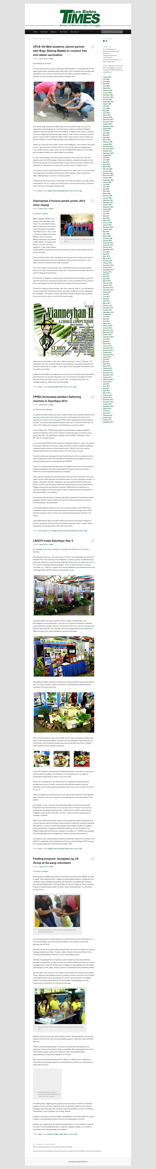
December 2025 (108, 95)
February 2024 (107, 142)
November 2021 (108, 202)
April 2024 (106, 137)
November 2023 (108, 149)
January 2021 (107, 225)
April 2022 (106, 191)
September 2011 (108, 422)
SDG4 (61, 387)
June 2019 (106, 252)
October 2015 (107, 335)
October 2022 (107, 178)
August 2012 (107, 408)
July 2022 (106, 184)
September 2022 (108, 180)
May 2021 (106, 216)
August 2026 (107, 77)
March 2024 (106, 140)
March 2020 (106, 236)
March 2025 (106, 115)
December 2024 (108, 119)
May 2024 (106, 135)
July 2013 (106, 384)
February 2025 (107, 117)
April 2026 (106, 86)
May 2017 (106, 299)
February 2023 (107, 169)
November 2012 (108, 402)
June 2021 (106, 214)
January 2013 (107, 397)
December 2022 (108, 173)
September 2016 (108, 312)
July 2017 (106, 294)
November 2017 (108, 288)
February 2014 (107, 368)
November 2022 (108, 175)
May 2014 (106, 361)
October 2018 (107, 267)
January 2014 (107, 370)
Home (35, 32)
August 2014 (107, 357)
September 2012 (108, 406)
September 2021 (108, 207)
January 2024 (107, 144)
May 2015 (106, 341)
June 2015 (106, 339)
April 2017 (106, 301)
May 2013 (106, 388)
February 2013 (107, 395)
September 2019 (108, 249)
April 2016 (106, 321)
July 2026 (106, 79)
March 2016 (106, 323)
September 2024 (108, 126)
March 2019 (106, 258)
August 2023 (107, 155)
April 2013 (106, 391)
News (40, 191)
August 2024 (107, 128)
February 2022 (107, 196)
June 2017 (106, 296)
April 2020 (106, 234)
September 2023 (108, 153)
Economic (51, 1134)
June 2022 (106, 187)
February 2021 (107, 223)
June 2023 (106, 160)
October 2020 (107, 229)
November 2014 (108, 350)
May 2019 (106, 254)
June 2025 (106, 108)
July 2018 (106, 274)
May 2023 (106, 162)
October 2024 (107, 124)
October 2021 (107, 205)
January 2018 (107, 285)
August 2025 (107, 104)
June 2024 (106, 133)
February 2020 (107, 238)
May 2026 (106, 84)
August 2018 (107, 272)
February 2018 (107, 283)
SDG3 (67, 191)
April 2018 (106, 279)
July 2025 (106, 106)
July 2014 (106, 359)
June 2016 (106, 317)
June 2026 (106, 81)
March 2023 (106, 167)
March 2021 (106, 220)
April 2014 (106, 364)
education (51, 387)
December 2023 (108, 146)
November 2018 (108, 265)
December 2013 (108, 373)
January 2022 (107, 198)
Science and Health (59, 191)
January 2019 (107, 263)
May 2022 (106, 189)
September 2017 (108, 290)
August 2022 (107, 182)
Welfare (65, 1134)
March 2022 (106, 193)
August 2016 (107, 314)
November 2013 (108, 375)
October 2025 (107, 99)
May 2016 (106, 319)
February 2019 (107, 261)
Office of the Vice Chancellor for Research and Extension (72, 807)
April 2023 (106, 164)
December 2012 (108, 400)
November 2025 (108, 97)
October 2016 (107, 310)
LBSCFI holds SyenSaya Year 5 (53, 541)
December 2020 (108, 227)
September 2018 (108, 270)
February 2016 (107, 326)
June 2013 (106, 386)
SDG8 (72, 531)
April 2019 (106, 256)
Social (71, 191)
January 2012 (107, 417)
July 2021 (106, 211)
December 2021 (108, 200)
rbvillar (51, 59)
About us (53, 32)
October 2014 (107, 352)
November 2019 (108, 245)
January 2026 (107, 93)
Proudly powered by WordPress (78, 1162)
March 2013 (106, 393)
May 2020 (106, 231)
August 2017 (107, 292)
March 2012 (106, 413)
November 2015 (108, 332)
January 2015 (107, 346)
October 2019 (107, 247)
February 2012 (107, 415)
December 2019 (108, 243)
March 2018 (106, 281)
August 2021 (107, 209)
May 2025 (106, 111)
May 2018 (106, 276)
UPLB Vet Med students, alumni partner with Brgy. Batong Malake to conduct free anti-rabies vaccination (60, 51)
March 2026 (106, 88)
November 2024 (108, 122)
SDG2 (61, 1134)
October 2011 (107, 420)
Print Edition (63, 32)
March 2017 (106, 303)
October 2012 (107, 404)
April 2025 (106, 113)
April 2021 (106, 218)
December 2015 (108, 330)
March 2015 (106, 344)
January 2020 (107, 240)
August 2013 (107, 382)
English (50, 191)
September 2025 (108, 102)
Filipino (56, 1134)
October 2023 (107, 151)
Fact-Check (44, 32)
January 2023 (107, 171)
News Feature (43, 531)
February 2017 (107, 305)
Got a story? (74, 32)
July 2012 (106, 411)
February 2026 (107, 90)
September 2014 (108, 355)
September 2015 (108, 337)
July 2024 (106, 131)
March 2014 (106, 366)
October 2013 (107, 377)
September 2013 (108, 379)
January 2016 (107, 328)
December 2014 (108, 348)
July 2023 (106, 158)
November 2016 (108, 308)
